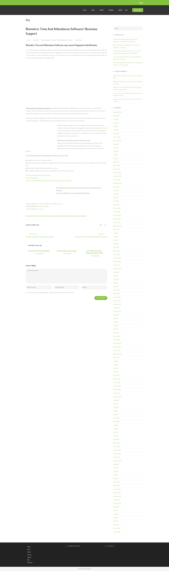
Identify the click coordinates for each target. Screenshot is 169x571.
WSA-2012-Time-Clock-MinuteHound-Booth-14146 (94, 252)
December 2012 (117, 492)
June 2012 (115, 514)
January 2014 (116, 446)
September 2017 (117, 311)
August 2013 (116, 464)
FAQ (28, 560)
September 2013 (117, 460)
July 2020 (115, 190)
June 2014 (115, 428)
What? (29, 552)
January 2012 (116, 532)
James (28, 40)
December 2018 (117, 258)
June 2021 (115, 151)
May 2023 (115, 126)
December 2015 (117, 386)
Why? (29, 547)
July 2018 (115, 275)
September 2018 (117, 268)
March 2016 (116, 375)
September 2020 (117, 183)
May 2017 (115, 325)
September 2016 (117, 354)
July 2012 (115, 510)
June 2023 (115, 123)
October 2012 (116, 500)
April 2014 (115, 436)
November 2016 (117, 347)
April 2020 (116, 201)
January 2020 (116, 211)
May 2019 (115, 240)
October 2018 (116, 265)
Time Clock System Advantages (67, 251)
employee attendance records (98, 128)
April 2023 (115, 130)
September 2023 (117, 112)
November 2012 (117, 496)
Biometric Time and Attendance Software (64, 216)
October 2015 (116, 393)
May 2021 (115, 155)
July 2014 (115, 425)
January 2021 (116, 169)
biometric (53, 40)
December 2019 (117, 215)
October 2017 (116, 308)
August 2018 (116, 272)
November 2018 (117, 261)
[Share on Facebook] (105, 225)
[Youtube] (106, 555)
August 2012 (116, 507)
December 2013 (117, 450)
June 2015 (115, 407)
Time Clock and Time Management (39, 251)
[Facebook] (106, 553)
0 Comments (78, 40)
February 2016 (116, 379)
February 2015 (116, 421)
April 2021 (115, 158)
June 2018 (115, 279)
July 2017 (115, 318)
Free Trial (29, 562)
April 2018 (115, 286)
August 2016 (116, 357)
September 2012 (117, 503)
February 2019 (116, 251)
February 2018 (116, 293)
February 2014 (116, 443)
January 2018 (116, 297)
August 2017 (116, 315)
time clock (70, 40)
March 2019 (116, 247)
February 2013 (116, 485)
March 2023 (116, 133)
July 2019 (115, 233)
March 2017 (116, 332)
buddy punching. (54, 55)
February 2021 (116, 165)
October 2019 (116, 222)
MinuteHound (60, 193)
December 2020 (117, 172)
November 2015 (117, 389)
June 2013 (115, 471)
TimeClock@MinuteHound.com (35, 209)
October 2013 (116, 457)
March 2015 (116, 418)
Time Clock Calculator (32, 178)
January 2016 (116, 382)
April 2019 (115, 244)
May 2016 (115, 368)
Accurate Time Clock (33, 216)
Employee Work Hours (80, 216)
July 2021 (115, 147)
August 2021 (116, 144)
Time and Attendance (62, 40)
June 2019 (115, 236)
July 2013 (115, 467)
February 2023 (116, 137)
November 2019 (117, 219)
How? (29, 549)
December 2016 (117, 343)
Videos (29, 557)
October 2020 (116, 179)
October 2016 (116, 350)
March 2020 (116, 204)
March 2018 (116, 290)
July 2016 (115, 361)
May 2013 (115, 475)
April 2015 (115, 414)
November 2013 (117, 453)
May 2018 (115, 283)
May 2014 (115, 432)
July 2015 (115, 403)
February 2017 (116, 336)
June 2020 (116, 194)
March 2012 (116, 524)
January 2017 (116, 339)
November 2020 (117, 176)
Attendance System (45, 40)
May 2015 (115, 411)
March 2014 (116, 439)
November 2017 (117, 304)
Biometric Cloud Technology (46, 216)
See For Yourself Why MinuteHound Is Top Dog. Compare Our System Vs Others (49, 181)
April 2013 (115, 478)
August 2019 (116, 229)
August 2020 (116, 187)
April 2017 (115, 329)
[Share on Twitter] (101, 225)
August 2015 (116, 400)
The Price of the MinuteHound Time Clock (38, 175)
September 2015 (117, 396)
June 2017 (115, 322)
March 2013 (116, 482)
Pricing (29, 555)
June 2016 (115, 364)
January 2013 (116, 489)
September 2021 (117, 140)
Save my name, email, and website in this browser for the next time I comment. (52, 292)
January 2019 (116, 254)
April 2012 (115, 521)
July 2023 (115, 119)
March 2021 (116, 162)
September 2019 (117, 226)
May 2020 (115, 197)
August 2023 (116, 115)
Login (141, 2)
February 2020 (116, 208)
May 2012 (115, 517)
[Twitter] (106, 550)
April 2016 (115, 372)
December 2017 (117, 300)
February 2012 (116, 528)
